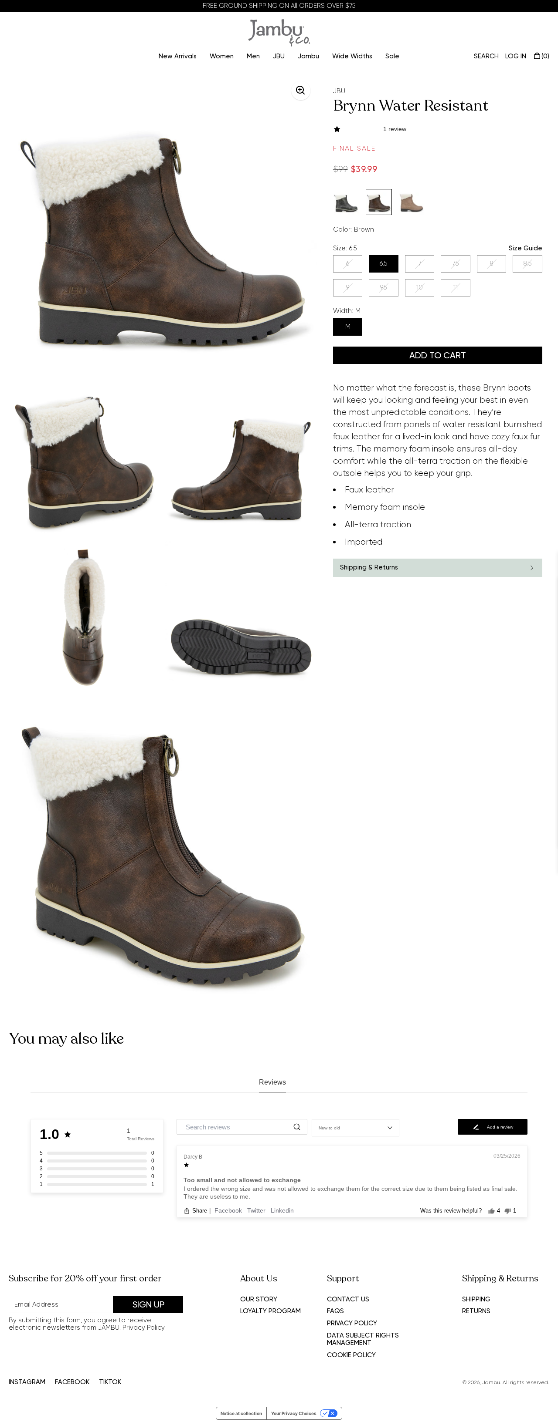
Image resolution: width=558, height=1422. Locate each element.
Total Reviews (140, 1138)
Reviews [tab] (272, 1082)
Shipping (476, 1299)
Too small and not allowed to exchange (242, 1179)
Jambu (308, 56)
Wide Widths (352, 56)
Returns (476, 1311)
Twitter (257, 1210)
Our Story (258, 1299)
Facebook (229, 1210)
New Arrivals (178, 56)
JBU (279, 56)
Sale (392, 56)
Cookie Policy (351, 1355)
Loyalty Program (270, 1311)
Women (222, 56)
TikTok (110, 1382)
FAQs (335, 1311)
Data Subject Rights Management (363, 1339)
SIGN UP (148, 1304)
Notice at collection (241, 1413)
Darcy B (193, 1157)
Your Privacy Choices (293, 1413)
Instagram (27, 1382)
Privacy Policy (143, 1327)
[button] (437, 129)
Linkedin (282, 1210)
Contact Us (348, 1299)
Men (253, 56)
